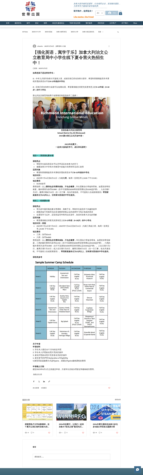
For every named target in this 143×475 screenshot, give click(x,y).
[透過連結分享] (49, 381)
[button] (120, 13)
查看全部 (118, 400)
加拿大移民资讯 (61, 32)
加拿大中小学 (36, 32)
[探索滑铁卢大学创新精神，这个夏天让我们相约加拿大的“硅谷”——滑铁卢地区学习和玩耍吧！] (37, 412)
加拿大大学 (74, 32)
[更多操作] (109, 46)
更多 (99, 32)
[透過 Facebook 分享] (34, 381)
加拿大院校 (48, 32)
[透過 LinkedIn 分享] (44, 381)
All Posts (25, 32)
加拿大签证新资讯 (88, 32)
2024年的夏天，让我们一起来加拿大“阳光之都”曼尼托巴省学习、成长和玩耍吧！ (71, 425)
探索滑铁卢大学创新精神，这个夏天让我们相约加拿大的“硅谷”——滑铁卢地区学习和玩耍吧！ (37, 425)
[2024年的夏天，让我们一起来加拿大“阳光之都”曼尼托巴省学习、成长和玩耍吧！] (71, 412)
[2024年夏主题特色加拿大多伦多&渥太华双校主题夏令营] (105, 412)
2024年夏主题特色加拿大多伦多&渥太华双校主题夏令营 (105, 425)
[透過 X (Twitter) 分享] (39, 381)
